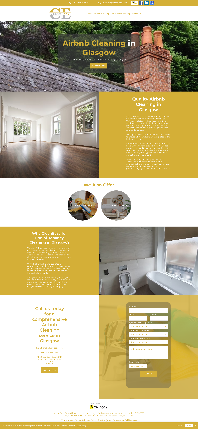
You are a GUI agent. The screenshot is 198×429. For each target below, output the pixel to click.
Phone (153, 315)
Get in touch (62, 280)
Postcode (134, 362)
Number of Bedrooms (139, 331)
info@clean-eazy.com (118, 3)
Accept (189, 426)
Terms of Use (67, 420)
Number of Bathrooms (139, 338)
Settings (179, 426)
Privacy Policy (81, 426)
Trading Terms (104, 420)
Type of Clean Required (140, 323)
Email (131, 315)
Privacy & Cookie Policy (86, 420)
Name (132, 307)
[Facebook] (141, 3)
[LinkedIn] (146, 3)
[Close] (195, 425)
